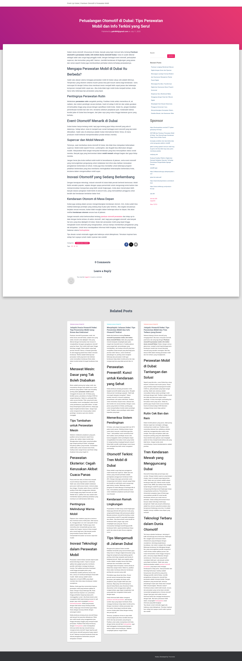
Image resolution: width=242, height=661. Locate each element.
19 (74, 246)
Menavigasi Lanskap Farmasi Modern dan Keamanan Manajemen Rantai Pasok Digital (162, 77)
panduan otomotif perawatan (111, 216)
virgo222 (152, 200)
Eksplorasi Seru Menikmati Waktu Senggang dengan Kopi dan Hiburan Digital (162, 97)
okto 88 (152, 193)
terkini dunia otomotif (82, 243)
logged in (87, 277)
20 (77, 246)
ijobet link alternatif (155, 177)
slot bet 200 (153, 198)
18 (72, 246)
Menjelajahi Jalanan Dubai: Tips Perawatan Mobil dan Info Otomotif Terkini (121, 329)
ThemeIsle (172, 657)
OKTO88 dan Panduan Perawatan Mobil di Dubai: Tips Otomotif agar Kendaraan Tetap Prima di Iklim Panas (162, 135)
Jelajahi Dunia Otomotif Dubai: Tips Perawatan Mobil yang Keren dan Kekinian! (83, 329)
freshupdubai (84, 230)
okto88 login (153, 168)
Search (152, 53)
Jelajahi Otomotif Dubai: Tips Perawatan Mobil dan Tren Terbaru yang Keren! (156, 329)
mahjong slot (154, 154)
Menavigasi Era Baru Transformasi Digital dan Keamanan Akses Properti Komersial (162, 87)
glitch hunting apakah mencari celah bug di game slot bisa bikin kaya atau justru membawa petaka (162, 149)
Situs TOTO (153, 204)
